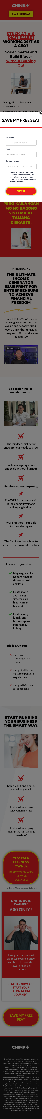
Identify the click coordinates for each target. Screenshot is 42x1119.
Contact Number (13, 161)
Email (8, 149)
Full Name (10, 137)
